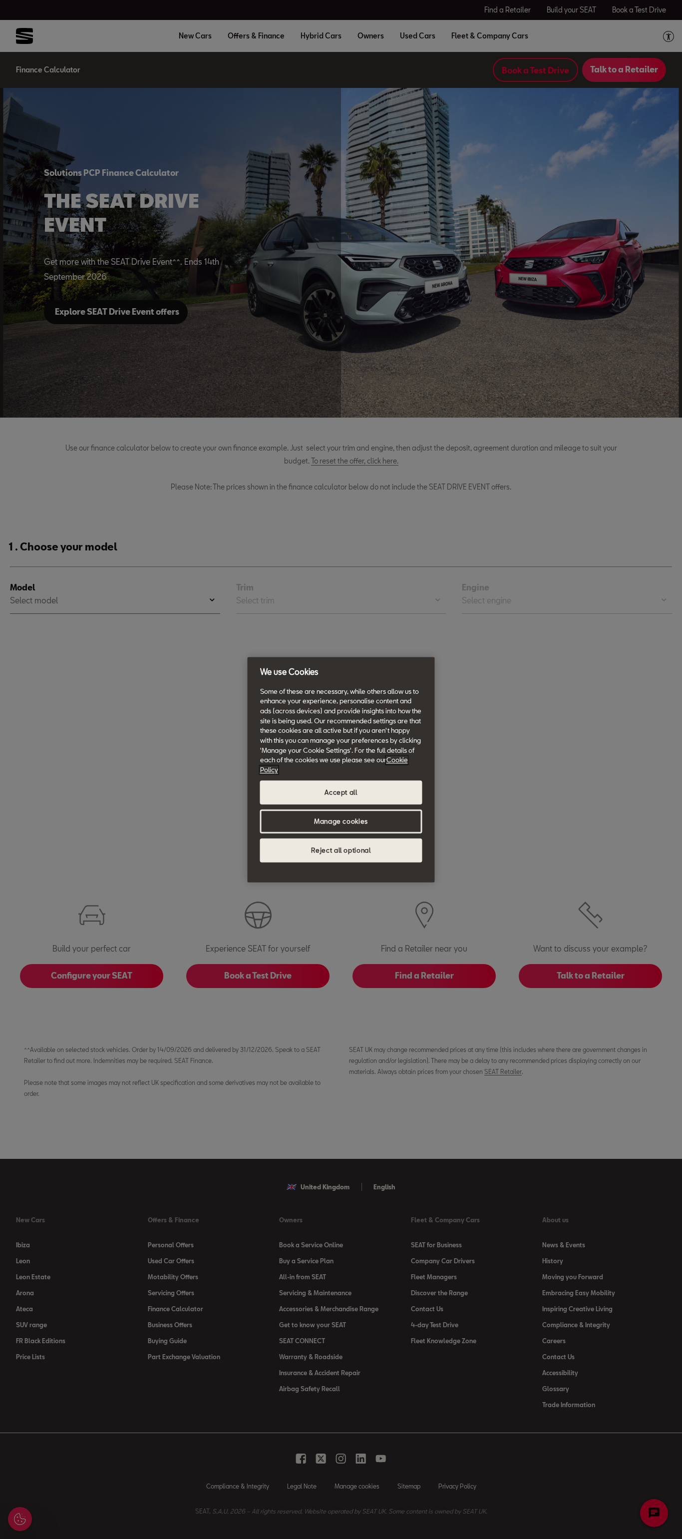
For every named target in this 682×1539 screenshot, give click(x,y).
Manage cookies (341, 821)
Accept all (341, 792)
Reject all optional (340, 850)
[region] (341, 769)
